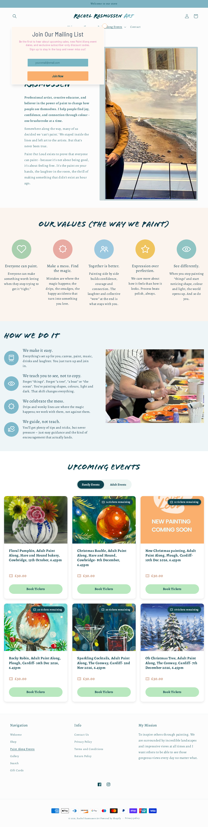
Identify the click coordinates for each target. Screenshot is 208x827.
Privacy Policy (83, 742)
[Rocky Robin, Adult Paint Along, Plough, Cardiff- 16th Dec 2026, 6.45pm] (35, 627)
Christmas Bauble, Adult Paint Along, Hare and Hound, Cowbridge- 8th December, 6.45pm (101, 557)
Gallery (14, 756)
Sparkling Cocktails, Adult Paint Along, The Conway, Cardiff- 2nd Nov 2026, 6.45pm (103, 663)
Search (14, 763)
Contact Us (81, 735)
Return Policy (83, 756)
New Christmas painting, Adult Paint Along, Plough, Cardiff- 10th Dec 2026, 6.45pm (170, 555)
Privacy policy (132, 818)
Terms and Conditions (88, 749)
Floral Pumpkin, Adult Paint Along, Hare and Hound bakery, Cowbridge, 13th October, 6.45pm (35, 555)
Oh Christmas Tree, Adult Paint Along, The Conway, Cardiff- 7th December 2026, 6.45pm (171, 663)
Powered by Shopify (110, 818)
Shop (13, 742)
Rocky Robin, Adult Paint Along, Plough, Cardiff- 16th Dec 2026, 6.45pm (35, 663)
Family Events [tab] (91, 485)
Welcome (16, 735)
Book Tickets (35, 589)
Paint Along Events (22, 749)
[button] (14, 16)
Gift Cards (17, 770)
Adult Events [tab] (118, 485)
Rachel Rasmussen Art (88, 818)
